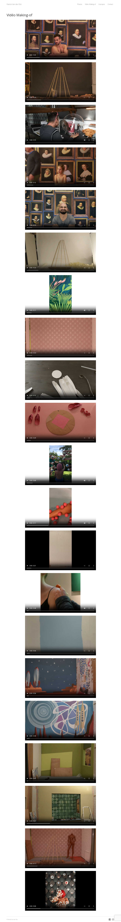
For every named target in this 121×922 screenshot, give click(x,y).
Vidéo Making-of (90, 4)
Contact (110, 4)
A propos (102, 4)
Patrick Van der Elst (14, 4)
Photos (79, 4)
